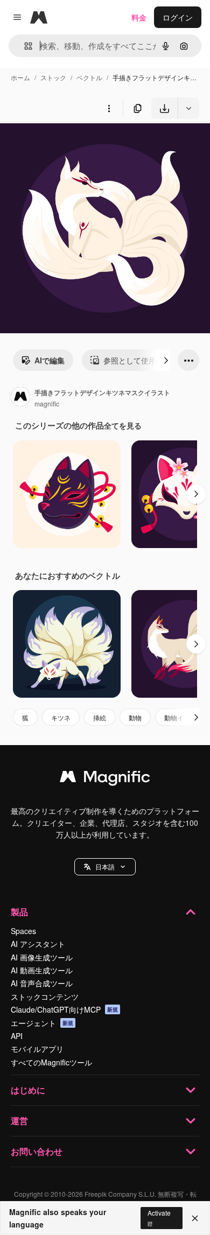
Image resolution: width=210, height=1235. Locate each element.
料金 (138, 17)
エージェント (42, 1023)
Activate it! (159, 1217)
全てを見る (123, 425)
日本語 (105, 866)
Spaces (23, 930)
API (17, 1035)
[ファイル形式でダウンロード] (188, 108)
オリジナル (74, 144)
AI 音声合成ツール (42, 983)
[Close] (195, 1218)
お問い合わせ (36, 1151)
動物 (135, 717)
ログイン (178, 17)
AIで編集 (49, 360)
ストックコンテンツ (45, 996)
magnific (46, 403)
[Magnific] (105, 779)
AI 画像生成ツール (42, 957)
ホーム (20, 77)
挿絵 (99, 717)
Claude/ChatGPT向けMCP (64, 1009)
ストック (53, 77)
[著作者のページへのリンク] (20, 398)
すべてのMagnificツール (51, 1062)
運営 (19, 1120)
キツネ (61, 717)
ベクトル (89, 77)
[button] (105, 866)
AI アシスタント (38, 943)
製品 (19, 912)
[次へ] (166, 360)
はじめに (28, 1090)
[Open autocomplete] (24, 46)
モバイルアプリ (37, 1048)
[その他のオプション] (109, 108)
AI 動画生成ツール (42, 970)
